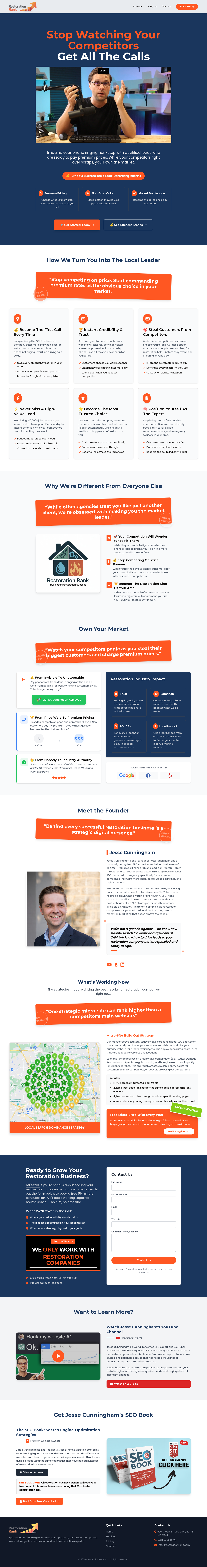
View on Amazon (33, 1472)
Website (115, 1219)
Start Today (187, 6)
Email (114, 1206)
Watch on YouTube (126, 1383)
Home (109, 1531)
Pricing (110, 1541)
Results (166, 6)
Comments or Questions (125, 1231)
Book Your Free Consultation (41, 1501)
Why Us (152, 6)
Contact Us (144, 1260)
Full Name (116, 1182)
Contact (111, 1546)
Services (137, 6)
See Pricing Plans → (179, 1131)
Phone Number (119, 1194)
